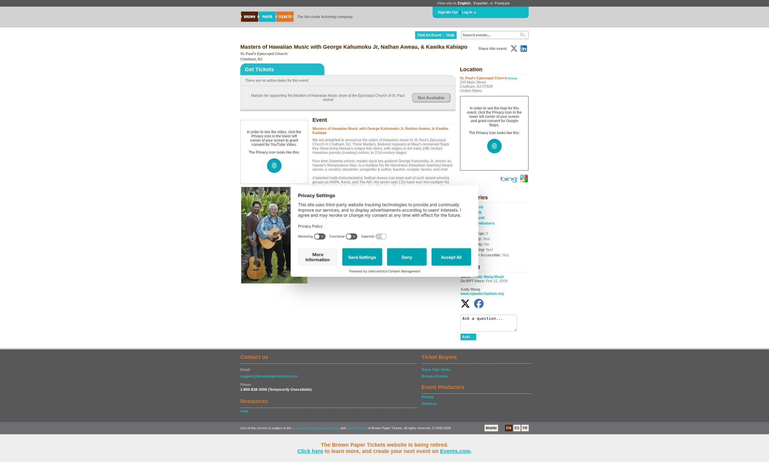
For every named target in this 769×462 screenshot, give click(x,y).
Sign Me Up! (448, 12)
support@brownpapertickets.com (269, 376)
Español (480, 3)
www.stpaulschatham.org (482, 294)
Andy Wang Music (489, 277)
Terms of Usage (303, 428)
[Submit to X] (514, 48)
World (480, 218)
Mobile (491, 428)
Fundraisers (484, 223)
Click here (310, 451)
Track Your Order (436, 370)
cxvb (479, 207)
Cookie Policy (357, 428)
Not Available (431, 97)
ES (517, 428)
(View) (512, 78)
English (464, 3)
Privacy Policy (328, 428)
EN (508, 428)
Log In (467, 12)
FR (525, 428)
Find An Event (429, 35)
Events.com (455, 451)
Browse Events (434, 376)
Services (429, 404)
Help (450, 35)
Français (502, 3)
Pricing (427, 397)
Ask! (466, 337)
